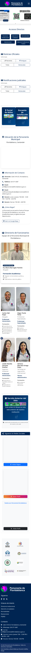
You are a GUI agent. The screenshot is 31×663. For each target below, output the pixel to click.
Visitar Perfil (16, 496)
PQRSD (3, 616)
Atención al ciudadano (15, 36)
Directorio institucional (8, 606)
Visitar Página (16, 464)
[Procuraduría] (9, 544)
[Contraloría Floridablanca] (22, 562)
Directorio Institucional (5, 36)
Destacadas (21, 65)
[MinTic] (22, 571)
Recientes (9, 61)
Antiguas (23, 61)
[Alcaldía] (22, 553)
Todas (7, 65)
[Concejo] (9, 562)
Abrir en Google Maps (11, 221)
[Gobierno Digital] (9, 571)
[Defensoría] (9, 553)
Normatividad (25, 36)
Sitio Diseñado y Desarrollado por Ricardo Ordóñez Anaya (14, 649)
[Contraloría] (22, 544)
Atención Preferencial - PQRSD (23, 43)
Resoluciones (8, 42)
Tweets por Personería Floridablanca (15, 503)
